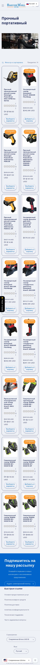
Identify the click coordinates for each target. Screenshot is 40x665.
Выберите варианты (10, 120)
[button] (2, 5)
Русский (19, 651)
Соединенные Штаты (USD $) (19, 639)
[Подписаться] (33, 583)
